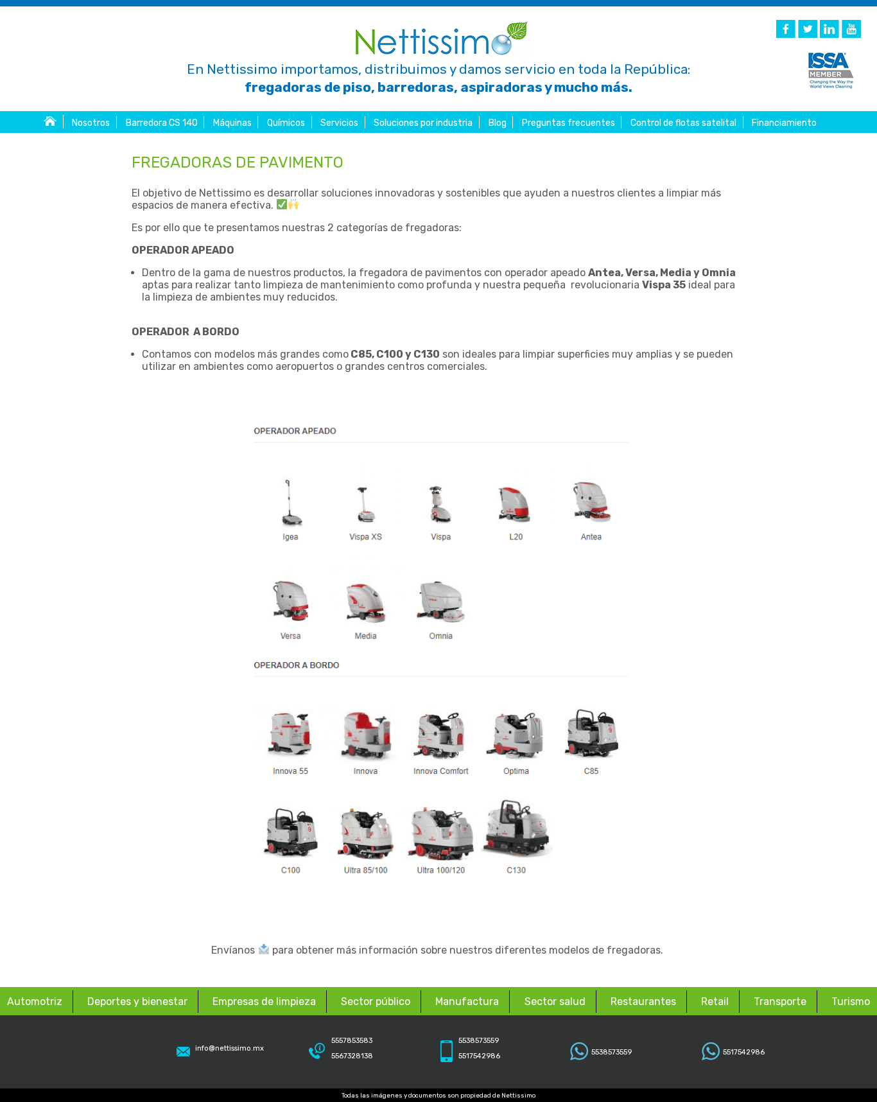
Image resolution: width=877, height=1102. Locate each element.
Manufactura (467, 1001)
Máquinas (232, 123)
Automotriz (34, 1001)
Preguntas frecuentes (568, 123)
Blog (498, 123)
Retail (715, 1001)
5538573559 (611, 1052)
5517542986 (744, 1052)
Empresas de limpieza (264, 1001)
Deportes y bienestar (137, 1001)
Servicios (339, 123)
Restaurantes (643, 1001)
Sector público (375, 1001)
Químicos (286, 123)
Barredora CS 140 (162, 123)
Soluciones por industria (423, 123)
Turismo (850, 1001)
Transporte (780, 1001)
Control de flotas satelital (683, 123)
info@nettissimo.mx (229, 1048)
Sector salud (555, 1001)
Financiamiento (784, 123)
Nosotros (91, 123)
